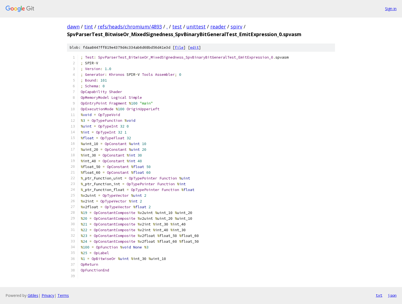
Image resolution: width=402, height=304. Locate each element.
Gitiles (33, 295)
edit (194, 47)
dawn (73, 26)
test (177, 26)
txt (379, 295)
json (392, 295)
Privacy (48, 295)
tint (88, 26)
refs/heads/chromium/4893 (130, 26)
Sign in (391, 8)
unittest (196, 26)
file (179, 47)
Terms (63, 295)
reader (218, 26)
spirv (236, 26)
